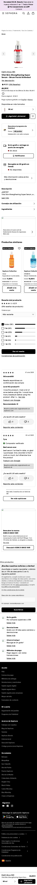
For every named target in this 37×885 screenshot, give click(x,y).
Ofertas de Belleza (7, 825)
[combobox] (18, 314)
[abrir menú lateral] (3, 13)
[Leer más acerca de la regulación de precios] (3, 93)
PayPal (23, 100)
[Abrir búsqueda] (23, 13)
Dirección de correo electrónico (13, 595)
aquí (30, 822)
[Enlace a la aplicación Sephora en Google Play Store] (8, 817)
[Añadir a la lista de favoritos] (19, 248)
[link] (18, 351)
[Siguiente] (33, 54)
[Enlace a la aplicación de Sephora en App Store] (21, 817)
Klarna (30, 100)
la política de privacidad (10, 587)
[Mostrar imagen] (18, 52)
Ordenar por (6, 310)
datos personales (22, 585)
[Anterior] (4, 54)
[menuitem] (28, 13)
